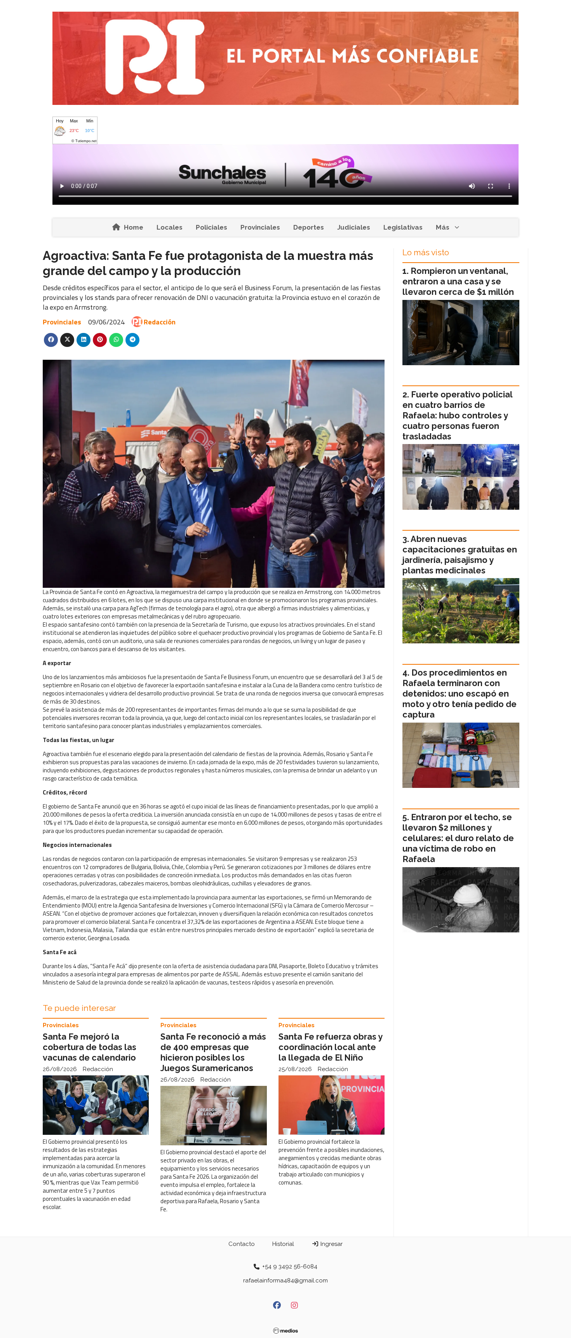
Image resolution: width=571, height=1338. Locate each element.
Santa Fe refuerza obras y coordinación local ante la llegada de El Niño (330, 1047)
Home (133, 227)
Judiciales (353, 227)
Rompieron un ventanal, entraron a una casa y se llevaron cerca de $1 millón (458, 281)
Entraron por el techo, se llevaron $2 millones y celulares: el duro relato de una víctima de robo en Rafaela (458, 838)
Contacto (241, 1243)
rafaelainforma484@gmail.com (285, 1280)
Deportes (308, 227)
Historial (283, 1243)
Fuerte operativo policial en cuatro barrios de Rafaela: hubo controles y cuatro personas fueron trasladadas (457, 415)
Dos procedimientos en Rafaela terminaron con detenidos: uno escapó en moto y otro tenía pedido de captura (459, 694)
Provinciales (260, 227)
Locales (170, 227)
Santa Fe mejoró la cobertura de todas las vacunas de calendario (89, 1047)
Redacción (160, 322)
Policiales (211, 227)
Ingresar (331, 1243)
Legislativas (403, 227)
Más (442, 227)
